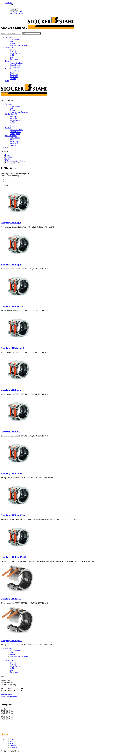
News (7, 81)
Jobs (11, 57)
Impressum (13, 747)
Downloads (14, 59)
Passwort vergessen (16, 13)
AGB (11, 743)
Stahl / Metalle (15, 71)
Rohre (12, 73)
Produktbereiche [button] (11, 69)
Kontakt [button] (8, 61)
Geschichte (13, 51)
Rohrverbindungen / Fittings (15, 161)
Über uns (13, 49)
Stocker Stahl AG (11, 114)
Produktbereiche (11, 136)
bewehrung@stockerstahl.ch (10, 696)
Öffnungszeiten (15, 67)
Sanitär (12, 41)
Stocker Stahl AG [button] (11, 47)
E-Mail (12, 5)
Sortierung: (5, 174)
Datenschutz (14, 745)
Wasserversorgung (16, 39)
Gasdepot (13, 79)
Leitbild (12, 55)
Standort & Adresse (16, 63)
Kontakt (8, 128)
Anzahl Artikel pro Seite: (9, 176)
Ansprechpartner (15, 53)
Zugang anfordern (16, 11)
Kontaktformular (15, 65)
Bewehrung (14, 75)
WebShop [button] (8, 37)
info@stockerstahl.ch (8, 694)
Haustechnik (14, 77)
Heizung (13, 43)
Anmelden (13, 9)
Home (7, 155)
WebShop (8, 104)
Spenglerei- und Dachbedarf (19, 45)
